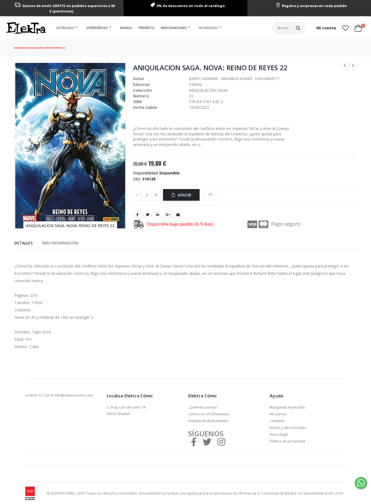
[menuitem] (68, 28)
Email (178, 214)
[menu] (140, 28)
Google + (168, 214)
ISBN (137, 101)
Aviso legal (279, 434)
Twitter (147, 214)
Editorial (141, 84)
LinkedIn (157, 214)
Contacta (277, 420)
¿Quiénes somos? (203, 407)
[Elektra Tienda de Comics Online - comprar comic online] (25, 28)
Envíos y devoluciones (288, 427)
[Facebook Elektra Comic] (193, 442)
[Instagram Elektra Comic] (221, 442)
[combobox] (288, 27)
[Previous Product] (345, 65)
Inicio (5, 47)
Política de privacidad (287, 441)
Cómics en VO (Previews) (208, 414)
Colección (142, 90)
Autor (138, 78)
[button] (345, 28)
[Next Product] (353, 65)
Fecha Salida (145, 107)
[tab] (23, 242)
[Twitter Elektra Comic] (207, 442)
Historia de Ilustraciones (208, 420)
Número (141, 95)
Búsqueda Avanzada (287, 407)
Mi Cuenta (278, 414)
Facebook (137, 214)
